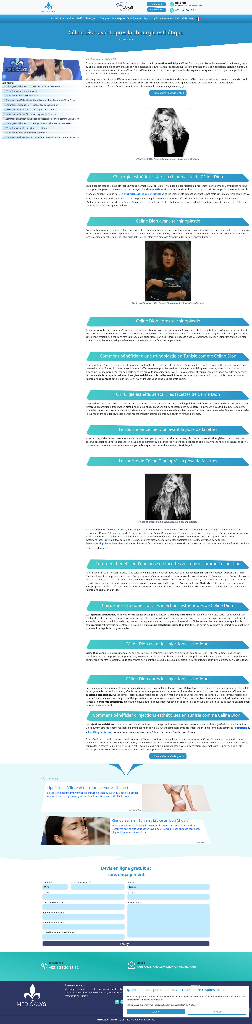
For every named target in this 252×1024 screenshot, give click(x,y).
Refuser (217, 1011)
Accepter (156, 1011)
